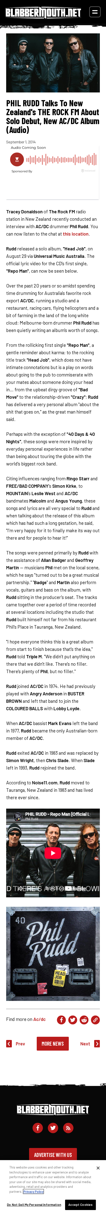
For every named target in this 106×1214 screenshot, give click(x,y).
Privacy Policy (33, 1191)
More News (53, 1043)
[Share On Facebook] (61, 1019)
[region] (53, 1187)
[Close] (98, 1168)
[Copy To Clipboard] (95, 1019)
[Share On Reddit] (84, 1019)
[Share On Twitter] (72, 1019)
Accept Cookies (80, 1205)
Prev (20, 1043)
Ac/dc (39, 1019)
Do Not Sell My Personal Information (34, 1205)
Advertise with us (53, 1154)
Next (85, 1043)
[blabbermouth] (43, 17)
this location (75, 234)
